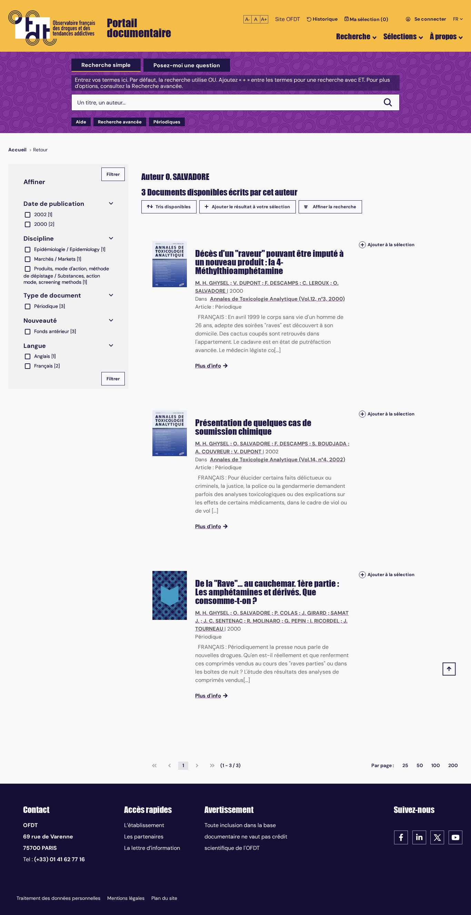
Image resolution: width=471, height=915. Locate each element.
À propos (443, 36)
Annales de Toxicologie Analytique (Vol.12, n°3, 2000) (277, 298)
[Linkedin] (419, 837)
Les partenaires (143, 836)
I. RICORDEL (324, 620)
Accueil (17, 150)
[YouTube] (455, 837)
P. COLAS (286, 613)
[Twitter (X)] (437, 837)
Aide (81, 122)
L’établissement (144, 825)
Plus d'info (208, 365)
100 (435, 765)
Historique (325, 19)
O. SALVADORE (251, 443)
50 (420, 765)
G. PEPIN (295, 620)
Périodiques (166, 122)
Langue (34, 346)
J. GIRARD (314, 613)
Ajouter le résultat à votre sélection (251, 207)
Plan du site (164, 898)
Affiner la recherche (334, 207)
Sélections (400, 36)
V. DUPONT (247, 283)
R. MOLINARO (263, 620)
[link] (154, 766)
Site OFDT (287, 19)
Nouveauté (40, 320)
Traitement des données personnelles (58, 898)
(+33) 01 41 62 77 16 (59, 859)
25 (405, 765)
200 (453, 765)
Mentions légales (125, 898)
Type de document (52, 295)
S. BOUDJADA (329, 443)
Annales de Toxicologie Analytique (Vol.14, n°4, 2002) (277, 459)
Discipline (38, 238)
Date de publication (53, 204)
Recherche (353, 36)
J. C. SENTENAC (223, 620)
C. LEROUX (315, 283)
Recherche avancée (120, 122)
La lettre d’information (152, 848)
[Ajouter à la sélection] (362, 244)
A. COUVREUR (212, 451)
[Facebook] (401, 837)
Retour (40, 150)
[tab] (106, 65)
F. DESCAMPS (281, 283)
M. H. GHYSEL (212, 283)
